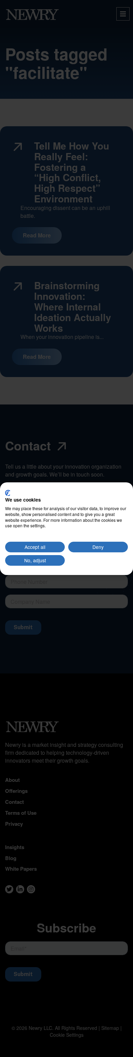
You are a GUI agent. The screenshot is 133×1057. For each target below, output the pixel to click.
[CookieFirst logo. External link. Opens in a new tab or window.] (7, 493)
